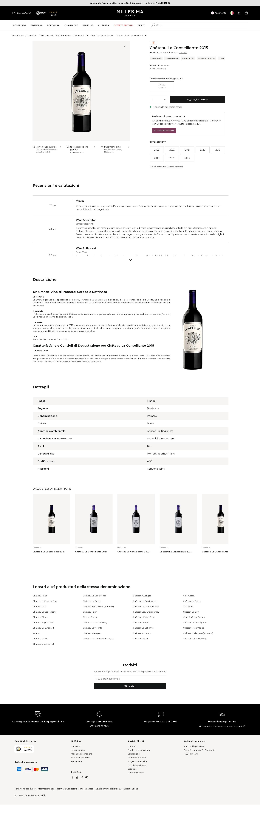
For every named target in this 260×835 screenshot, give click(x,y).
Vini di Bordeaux (64, 35)
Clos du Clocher (90, 617)
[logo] (130, 12)
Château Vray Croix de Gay (146, 612)
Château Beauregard (43, 628)
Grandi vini (32, 35)
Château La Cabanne (143, 628)
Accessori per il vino (80, 757)
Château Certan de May (194, 638)
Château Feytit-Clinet (43, 622)
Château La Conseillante (100, 35)
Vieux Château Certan (194, 617)
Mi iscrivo (130, 686)
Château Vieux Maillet (43, 644)
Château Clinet (40, 617)
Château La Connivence (94, 595)
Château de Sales (91, 601)
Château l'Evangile (142, 595)
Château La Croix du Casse (146, 606)
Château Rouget (141, 622)
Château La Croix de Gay (95, 622)
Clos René (188, 606)
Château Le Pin (40, 638)
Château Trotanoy (142, 633)
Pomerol (79, 35)
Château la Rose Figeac (194, 622)
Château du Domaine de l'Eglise (98, 638)
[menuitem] (19, 25)
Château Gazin (40, 606)
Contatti (131, 746)
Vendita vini (18, 35)
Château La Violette (92, 628)
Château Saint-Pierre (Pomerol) (98, 606)
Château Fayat (90, 612)
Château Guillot (140, 638)
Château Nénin (40, 595)
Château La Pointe (192, 601)
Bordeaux (154, 52)
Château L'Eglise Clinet (144, 617)
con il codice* (123, 3)
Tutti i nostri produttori (25, 789)
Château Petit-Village (193, 628)
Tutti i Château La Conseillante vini (166, 166)
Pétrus (36, 633)
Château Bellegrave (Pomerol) (198, 633)
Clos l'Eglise (188, 595)
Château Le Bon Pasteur (145, 601)
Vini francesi (46, 35)
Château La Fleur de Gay (45, 601)
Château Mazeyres (92, 633)
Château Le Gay (191, 612)
